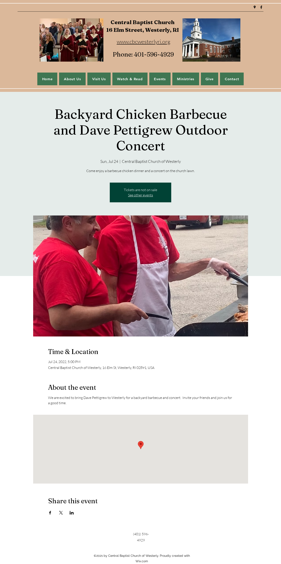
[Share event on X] (61, 512)
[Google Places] (254, 7)
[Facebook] (261, 7)
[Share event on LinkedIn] (72, 512)
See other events (140, 195)
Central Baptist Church (143, 22)
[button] (160, 79)
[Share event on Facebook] (50, 512)
